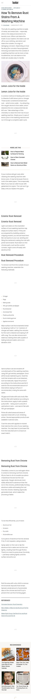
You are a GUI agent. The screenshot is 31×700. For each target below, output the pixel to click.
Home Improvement (6, 8)
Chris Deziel (6, 25)
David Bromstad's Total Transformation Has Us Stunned (8, 688)
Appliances (17, 8)
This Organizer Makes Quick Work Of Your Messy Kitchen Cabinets (8, 665)
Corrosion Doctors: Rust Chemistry (11, 604)
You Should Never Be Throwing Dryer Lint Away (22, 688)
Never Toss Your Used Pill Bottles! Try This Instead (22, 664)
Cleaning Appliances (7, 9)
